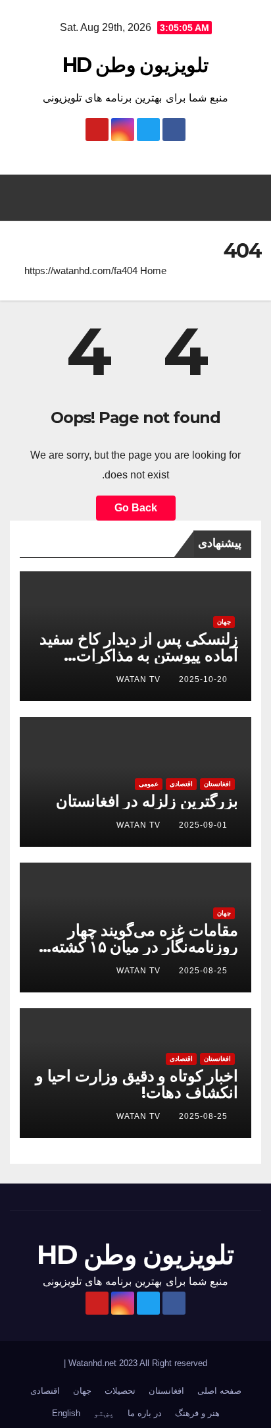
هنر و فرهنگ (197, 1413)
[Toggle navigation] (23, 197)
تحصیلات (120, 1391)
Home (153, 270)
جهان (224, 621)
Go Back (135, 507)
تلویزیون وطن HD (135, 65)
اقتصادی (181, 783)
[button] (142, 197)
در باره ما (145, 1413)
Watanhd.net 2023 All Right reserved (136, 1363)
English (66, 1413)
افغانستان (217, 783)
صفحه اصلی (219, 1391)
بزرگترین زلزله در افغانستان (147, 801)
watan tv (138, 679)
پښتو (103, 1413)
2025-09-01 (203, 825)
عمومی (149, 783)
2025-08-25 (203, 970)
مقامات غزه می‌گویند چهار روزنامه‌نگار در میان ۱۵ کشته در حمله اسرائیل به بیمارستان (141, 947)
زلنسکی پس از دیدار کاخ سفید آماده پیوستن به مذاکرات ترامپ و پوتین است (138, 655)
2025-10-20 (203, 679)
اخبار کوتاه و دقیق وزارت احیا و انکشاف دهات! (137, 1084)
